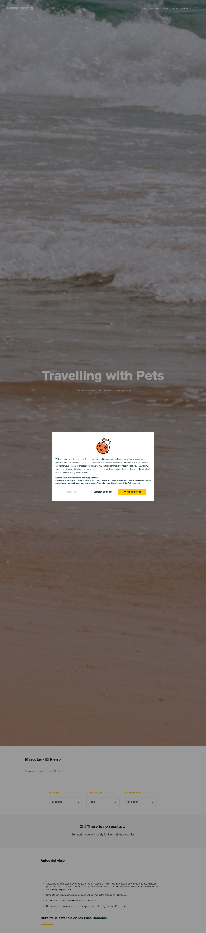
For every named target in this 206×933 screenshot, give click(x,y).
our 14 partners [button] (88, 459)
